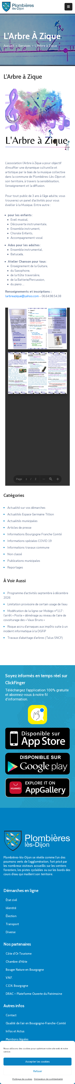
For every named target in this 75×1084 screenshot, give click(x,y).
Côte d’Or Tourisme (19, 953)
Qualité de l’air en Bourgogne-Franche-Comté (36, 1023)
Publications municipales (23, 561)
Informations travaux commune (28, 548)
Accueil (8, 46)
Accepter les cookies (37, 1061)
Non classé (14, 554)
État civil (11, 900)
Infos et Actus (15, 1031)
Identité (11, 908)
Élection (11, 916)
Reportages (15, 567)
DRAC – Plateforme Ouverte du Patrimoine (34, 993)
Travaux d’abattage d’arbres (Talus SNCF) (35, 638)
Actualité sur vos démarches (26, 508)
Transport (12, 924)
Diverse (11, 932)
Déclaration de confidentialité (48, 1079)
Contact (11, 1015)
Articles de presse (19, 528)
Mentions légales (17, 1039)
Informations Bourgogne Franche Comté (34, 534)
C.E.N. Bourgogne (17, 985)
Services (24, 46)
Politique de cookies (22, 1079)
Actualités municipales (22, 521)
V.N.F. (9, 977)
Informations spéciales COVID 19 (29, 541)
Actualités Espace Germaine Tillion (30, 514)
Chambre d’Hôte (16, 961)
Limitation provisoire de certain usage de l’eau (37, 604)
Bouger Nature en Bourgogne (25, 969)
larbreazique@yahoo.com (22, 296)
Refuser (37, 1071)
